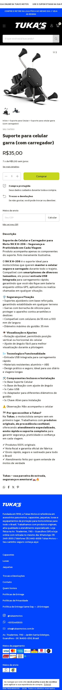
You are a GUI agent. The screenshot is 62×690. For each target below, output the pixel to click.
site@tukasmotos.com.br (20, 628)
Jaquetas (8, 567)
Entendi (47, 684)
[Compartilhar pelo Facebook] (9, 487)
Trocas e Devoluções (14, 576)
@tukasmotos (14, 616)
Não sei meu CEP (10, 224)
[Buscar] (56, 39)
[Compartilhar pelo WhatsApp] (4, 487)
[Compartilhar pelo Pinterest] (18, 487)
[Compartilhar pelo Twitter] (13, 487)
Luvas (6, 561)
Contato (7, 582)
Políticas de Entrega (13, 594)
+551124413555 (14, 622)
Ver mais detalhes (11, 166)
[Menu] (4, 25)
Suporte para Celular (19, 120)
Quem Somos (10, 588)
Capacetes (8, 555)
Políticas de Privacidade (15, 600)
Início (5, 120)
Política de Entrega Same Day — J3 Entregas (26, 606)
